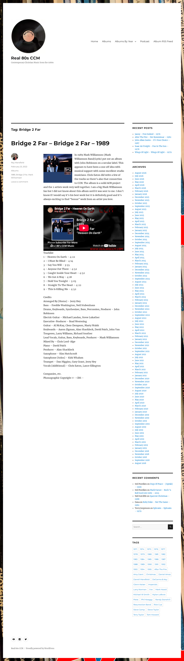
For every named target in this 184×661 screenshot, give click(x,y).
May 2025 (139, 218)
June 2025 (139, 215)
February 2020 (141, 409)
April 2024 (139, 257)
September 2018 (142, 460)
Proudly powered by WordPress (40, 648)
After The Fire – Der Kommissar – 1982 (153, 137)
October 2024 (141, 239)
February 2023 (141, 300)
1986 (156, 559)
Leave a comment (19, 182)
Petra (135, 599)
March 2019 (140, 442)
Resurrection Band (142, 604)
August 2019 (140, 427)
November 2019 (142, 418)
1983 (135, 559)
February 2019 (141, 445)
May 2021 (139, 363)
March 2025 (140, 224)
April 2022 (139, 330)
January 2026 (141, 194)
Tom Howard (153, 614)
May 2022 (139, 327)
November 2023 (142, 273)
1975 (149, 549)
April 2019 (139, 439)
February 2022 (141, 336)
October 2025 (141, 203)
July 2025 (139, 212)
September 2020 (142, 387)
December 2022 (142, 306)
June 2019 (139, 433)
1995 (149, 569)
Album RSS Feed (163, 41)
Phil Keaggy (147, 599)
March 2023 (140, 297)
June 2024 (139, 251)
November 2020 (142, 381)
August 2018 (140, 463)
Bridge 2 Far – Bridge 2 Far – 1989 (60, 143)
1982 (163, 554)
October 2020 (141, 384)
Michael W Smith (141, 594)
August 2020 (140, 390)
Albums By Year (124, 41)
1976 (156, 549)
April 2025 (139, 221)
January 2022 (141, 339)
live (151, 589)
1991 (156, 564)
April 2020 (139, 403)
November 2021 (142, 345)
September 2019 (142, 424)
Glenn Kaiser (139, 584)
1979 (142, 554)
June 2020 (139, 397)
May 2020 (139, 400)
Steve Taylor (153, 609)
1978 (135, 554)
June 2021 (139, 360)
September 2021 (142, 351)
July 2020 (139, 393)
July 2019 (139, 430)
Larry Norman (139, 589)
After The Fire (160, 569)
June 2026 (139, 179)
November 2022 (142, 309)
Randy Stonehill (162, 599)
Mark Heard (161, 589)
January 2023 (141, 303)
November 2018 (142, 454)
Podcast (145, 41)
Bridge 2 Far (21, 174)
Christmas (151, 574)
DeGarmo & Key (159, 579)
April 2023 (139, 294)
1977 (163, 549)
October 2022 (141, 312)
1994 (142, 569)
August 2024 (140, 245)
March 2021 (140, 369)
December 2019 (142, 415)
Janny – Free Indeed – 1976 (147, 134)
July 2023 (139, 285)
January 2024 (141, 266)
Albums (106, 41)
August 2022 (140, 318)
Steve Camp (139, 609)
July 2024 (139, 248)
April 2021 (139, 366)
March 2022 (140, 333)
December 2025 (142, 197)
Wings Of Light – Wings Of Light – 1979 (153, 152)
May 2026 (139, 182)
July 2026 (139, 176)
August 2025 (140, 209)
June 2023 (139, 288)
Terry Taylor (138, 614)
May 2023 (139, 291)
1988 (135, 564)
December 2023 (142, 270)
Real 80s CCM (25, 58)
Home (94, 41)
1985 (149, 559)
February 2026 (141, 191)
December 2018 (142, 451)
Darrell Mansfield (141, 579)
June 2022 (139, 324)
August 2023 (140, 282)
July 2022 (139, 321)
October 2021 (141, 348)
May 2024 (139, 254)
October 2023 (141, 276)
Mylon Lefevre (158, 594)
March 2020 (140, 406)
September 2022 (142, 315)
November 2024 (142, 236)
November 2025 (142, 200)
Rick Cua (158, 604)
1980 (149, 554)
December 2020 (142, 378)
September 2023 (142, 279)
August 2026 (140, 173)
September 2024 (142, 242)
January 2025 (141, 230)
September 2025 (142, 206)
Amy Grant (138, 574)
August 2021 (140, 354)
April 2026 (139, 185)
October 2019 (141, 421)
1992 (163, 564)
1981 (156, 554)
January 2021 (141, 375)
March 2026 (140, 188)
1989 (13, 174)
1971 (135, 549)
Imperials (152, 584)
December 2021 (142, 342)
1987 (163, 559)
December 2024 (142, 233)
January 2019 (141, 448)
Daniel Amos (165, 574)
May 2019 (139, 436)
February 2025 (141, 227)
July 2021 (139, 357)
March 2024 (140, 260)
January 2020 (141, 412)
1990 (149, 564)
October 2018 (141, 457)
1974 (142, 549)
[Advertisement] (92, 101)
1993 (135, 569)
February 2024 (141, 263)
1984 (142, 559)
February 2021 (141, 372)
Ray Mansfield (17, 162)
